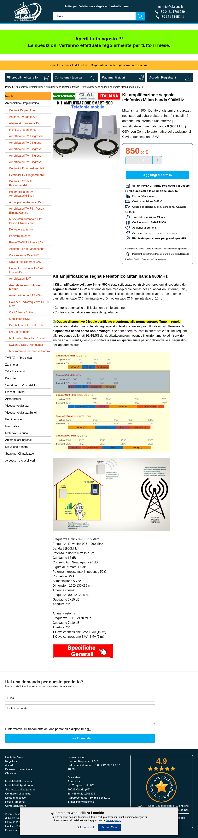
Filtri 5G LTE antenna (22, 129)
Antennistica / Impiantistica (30, 87)
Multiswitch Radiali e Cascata (27, 338)
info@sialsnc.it (173, 6)
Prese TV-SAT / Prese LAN (26, 242)
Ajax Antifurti (13, 398)
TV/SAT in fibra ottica (18, 357)
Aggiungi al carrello (157, 175)
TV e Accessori (15, 371)
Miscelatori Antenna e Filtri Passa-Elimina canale (25, 220)
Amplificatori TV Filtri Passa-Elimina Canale (27, 210)
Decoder (10, 378)
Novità (9, 96)
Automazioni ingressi (18, 439)
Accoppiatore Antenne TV (25, 202)
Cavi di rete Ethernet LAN (25, 261)
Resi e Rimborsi (15, 801)
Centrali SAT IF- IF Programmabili (20, 183)
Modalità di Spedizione (19, 785)
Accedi (154, 77)
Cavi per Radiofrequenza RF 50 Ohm (29, 303)
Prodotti (9, 87)
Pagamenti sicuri (113, 77)
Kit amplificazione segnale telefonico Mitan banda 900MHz (112, 87)
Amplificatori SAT (20, 278)
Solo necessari (85, 827)
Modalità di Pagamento (19, 781)
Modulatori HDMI (20, 318)
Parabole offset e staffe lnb (26, 325)
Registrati (11, 761)
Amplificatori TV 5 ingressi (25, 162)
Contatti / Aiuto (14, 757)
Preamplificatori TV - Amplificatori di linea (22, 193)
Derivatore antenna (21, 229)
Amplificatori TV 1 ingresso (26, 136)
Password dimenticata (18, 769)
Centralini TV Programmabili (26, 175)
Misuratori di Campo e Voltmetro (29, 351)
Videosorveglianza (16, 405)
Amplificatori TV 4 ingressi (25, 155)
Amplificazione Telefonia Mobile (62, 87)
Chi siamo (11, 773)
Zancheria (11, 364)
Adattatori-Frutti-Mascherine (26, 248)
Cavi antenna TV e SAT (24, 255)
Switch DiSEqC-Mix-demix (26, 344)
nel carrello (22, 77)
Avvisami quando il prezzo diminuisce (154, 233)
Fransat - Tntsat (15, 391)
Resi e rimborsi (170, 248)
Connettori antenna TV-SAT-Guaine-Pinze (26, 270)
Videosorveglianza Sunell (21, 412)
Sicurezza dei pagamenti (20, 789)
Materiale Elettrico (16, 433)
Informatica (12, 426)
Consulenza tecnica (68, 77)
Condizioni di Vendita (134, 248)
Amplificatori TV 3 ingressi (25, 149)
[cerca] (140, 16)
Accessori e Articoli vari (20, 460)
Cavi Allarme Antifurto (22, 312)
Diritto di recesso (153, 248)
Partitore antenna (20, 235)
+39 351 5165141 (172, 16)
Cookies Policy (14, 826)
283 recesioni (164, 805)
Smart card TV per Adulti (20, 385)
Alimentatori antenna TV (24, 123)
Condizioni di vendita (18, 793)
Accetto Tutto (109, 827)
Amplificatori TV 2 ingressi (25, 142)
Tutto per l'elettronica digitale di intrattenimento (99, 6)
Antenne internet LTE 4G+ (25, 295)
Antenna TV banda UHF (24, 116)
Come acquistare (15, 805)
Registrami (168, 77)
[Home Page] (28, 22)
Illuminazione (13, 419)
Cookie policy (113, 820)
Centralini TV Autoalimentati (26, 168)
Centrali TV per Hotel (22, 110)
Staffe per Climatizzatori (20, 453)
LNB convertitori (19, 331)
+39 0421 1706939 (172, 11)
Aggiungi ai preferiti (143, 227)
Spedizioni (182, 248)
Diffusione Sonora (16, 446)
